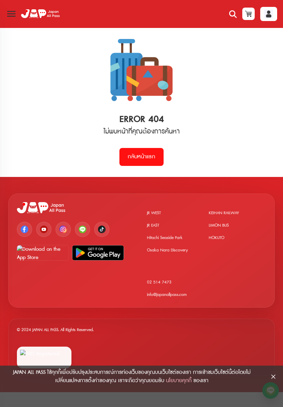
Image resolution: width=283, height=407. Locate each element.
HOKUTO (216, 238)
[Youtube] (43, 229)
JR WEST (154, 213)
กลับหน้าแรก (141, 157)
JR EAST (153, 225)
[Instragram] (63, 229)
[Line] (82, 229)
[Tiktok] (101, 229)
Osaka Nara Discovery (167, 250)
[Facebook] (24, 229)
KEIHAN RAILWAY (224, 213)
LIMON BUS (219, 225)
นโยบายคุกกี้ (179, 380)
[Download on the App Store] (43, 252)
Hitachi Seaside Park (165, 238)
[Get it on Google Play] (98, 252)
